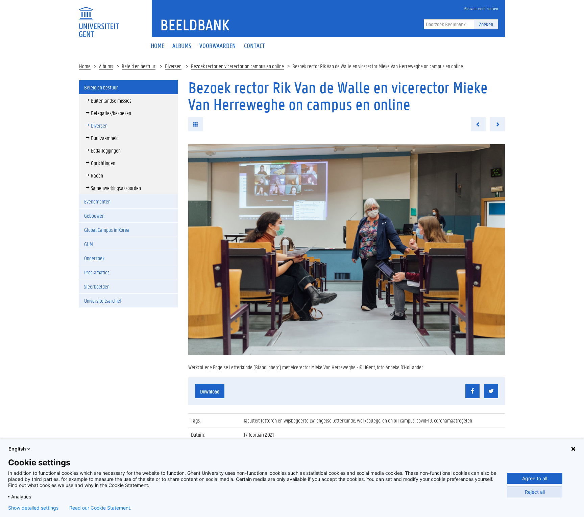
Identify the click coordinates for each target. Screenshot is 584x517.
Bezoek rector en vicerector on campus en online (237, 66)
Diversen (173, 66)
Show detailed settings (33, 508)
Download (209, 391)
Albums (106, 66)
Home (85, 66)
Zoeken (486, 24)
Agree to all (534, 478)
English (17, 449)
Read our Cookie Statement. (100, 508)
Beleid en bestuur (138, 66)
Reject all (535, 492)
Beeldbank (194, 24)
